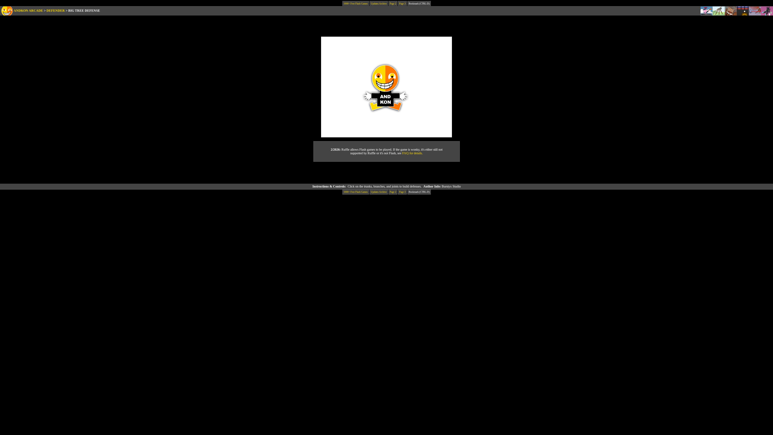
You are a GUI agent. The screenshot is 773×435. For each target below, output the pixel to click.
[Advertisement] (386, 173)
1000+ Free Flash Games (356, 3)
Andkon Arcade (28, 10)
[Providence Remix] (767, 11)
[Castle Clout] (719, 11)
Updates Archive (379, 3)
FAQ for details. (412, 153)
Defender (56, 10)
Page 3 (402, 3)
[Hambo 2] (707, 11)
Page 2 (393, 3)
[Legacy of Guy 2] (755, 11)
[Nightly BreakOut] (743, 11)
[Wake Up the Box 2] (731, 11)
